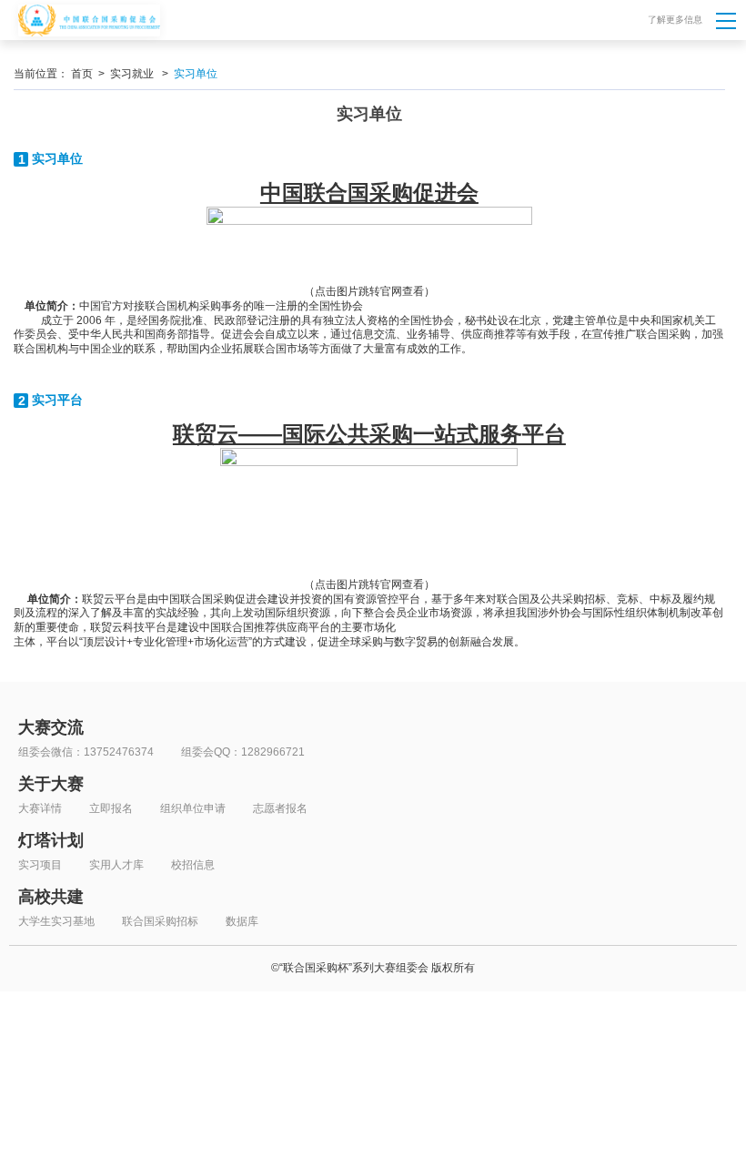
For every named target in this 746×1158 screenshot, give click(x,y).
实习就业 (132, 73)
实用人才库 (116, 864)
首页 (82, 73)
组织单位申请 (193, 808)
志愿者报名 (280, 808)
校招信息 (193, 864)
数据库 (242, 921)
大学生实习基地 (56, 921)
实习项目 (40, 864)
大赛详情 (40, 808)
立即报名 (111, 808)
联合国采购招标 (160, 921)
